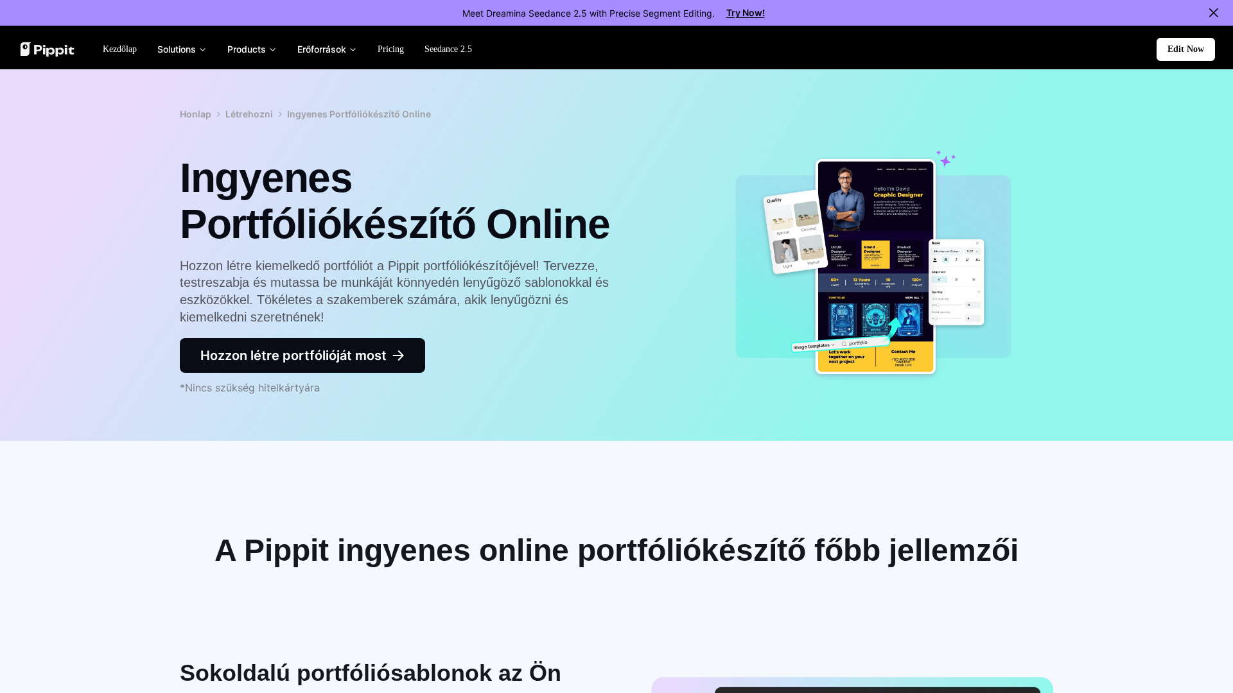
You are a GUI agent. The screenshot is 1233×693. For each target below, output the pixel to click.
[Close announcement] (1213, 12)
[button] (1186, 49)
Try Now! (745, 12)
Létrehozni (249, 113)
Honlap (195, 113)
